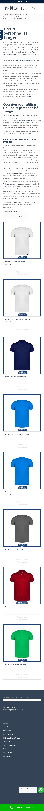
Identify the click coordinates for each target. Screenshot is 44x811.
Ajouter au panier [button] (22, 272)
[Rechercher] (32, 8)
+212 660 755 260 (9, 707)
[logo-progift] (18, 8)
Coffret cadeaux (8, 734)
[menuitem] (32, 8)
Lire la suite (23, 387)
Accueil (5, 727)
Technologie (7, 752)
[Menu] (38, 8)
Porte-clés (6, 742)
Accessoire (7, 731)
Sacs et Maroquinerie (10, 745)
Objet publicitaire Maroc (11, 738)
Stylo (5, 749)
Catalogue (6, 756)
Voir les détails (22, 274)
